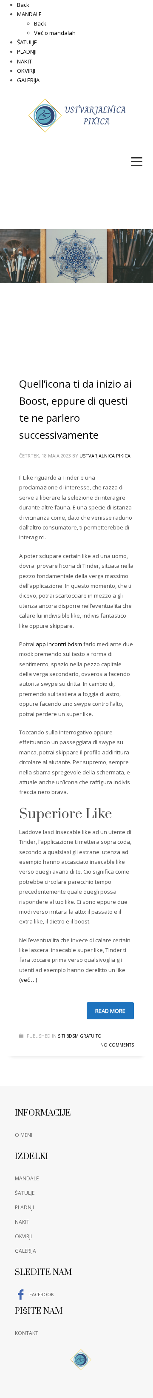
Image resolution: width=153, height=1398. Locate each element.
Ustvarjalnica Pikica (104, 455)
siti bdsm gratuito (80, 1036)
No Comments (117, 1045)
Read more (110, 1011)
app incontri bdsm (59, 644)
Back (23, 5)
